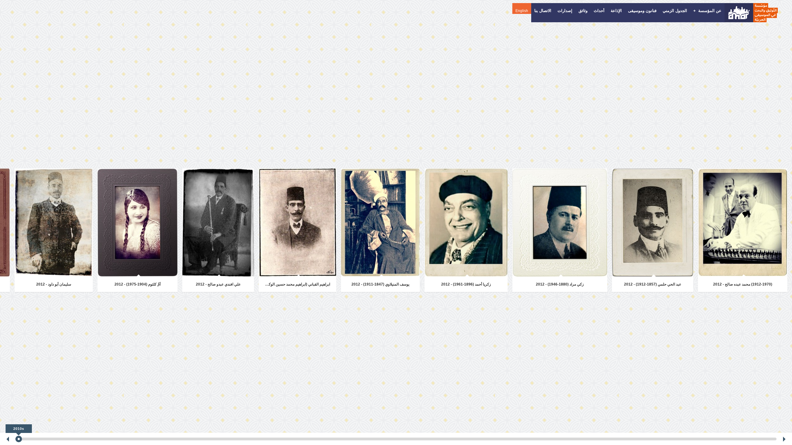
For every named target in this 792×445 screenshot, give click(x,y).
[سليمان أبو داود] (54, 222)
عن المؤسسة (707, 10)
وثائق (583, 10)
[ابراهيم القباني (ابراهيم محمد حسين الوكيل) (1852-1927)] (297, 222)
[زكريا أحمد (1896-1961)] (466, 222)
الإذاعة (616, 10)
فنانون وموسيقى (642, 10)
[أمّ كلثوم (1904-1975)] (137, 222)
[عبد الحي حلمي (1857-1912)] (652, 222)
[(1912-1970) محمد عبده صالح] (742, 222)
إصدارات (564, 10)
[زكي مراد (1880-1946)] (559, 222)
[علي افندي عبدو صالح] (218, 222)
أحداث (599, 10)
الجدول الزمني (675, 10)
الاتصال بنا (542, 10)
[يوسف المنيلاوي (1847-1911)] (380, 222)
